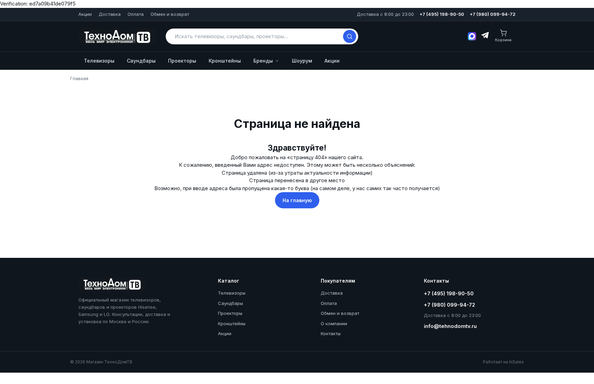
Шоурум (302, 61)
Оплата (136, 14)
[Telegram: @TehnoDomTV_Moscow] (484, 36)
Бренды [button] (263, 61)
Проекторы (182, 61)
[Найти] (349, 36)
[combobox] (257, 36)
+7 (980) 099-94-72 (493, 14)
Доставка (110, 14)
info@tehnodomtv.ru (450, 326)
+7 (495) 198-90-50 (441, 14)
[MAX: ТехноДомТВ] (472, 36)
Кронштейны (225, 61)
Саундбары (141, 61)
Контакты (331, 333)
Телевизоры (99, 61)
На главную (297, 200)
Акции (85, 14)
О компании (334, 323)
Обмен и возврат (170, 14)
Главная (79, 78)
